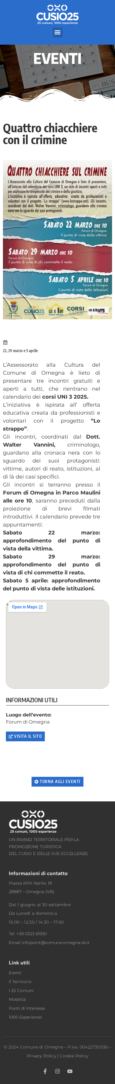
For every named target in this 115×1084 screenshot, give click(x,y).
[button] (58, 32)
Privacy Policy (41, 1056)
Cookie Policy (74, 1056)
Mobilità (17, 999)
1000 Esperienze (25, 1017)
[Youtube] (70, 1071)
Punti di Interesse (27, 1008)
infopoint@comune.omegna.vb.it (56, 942)
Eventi (15, 972)
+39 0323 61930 (32, 933)
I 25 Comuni (21, 990)
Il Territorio (20, 981)
